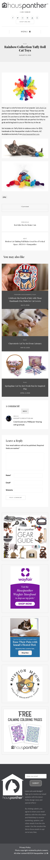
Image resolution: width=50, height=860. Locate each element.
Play (25, 44)
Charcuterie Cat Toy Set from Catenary (25, 343)
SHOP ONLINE (25, 22)
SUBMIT (35, 783)
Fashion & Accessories (23, 294)
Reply (25, 411)
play (4, 197)
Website (9, 490)
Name (8, 475)
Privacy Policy (25, 847)
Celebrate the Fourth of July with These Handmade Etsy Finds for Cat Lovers (25, 299)
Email (8, 483)
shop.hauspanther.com (30, 134)
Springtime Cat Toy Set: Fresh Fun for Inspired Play (25, 387)
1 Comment (25, 206)
